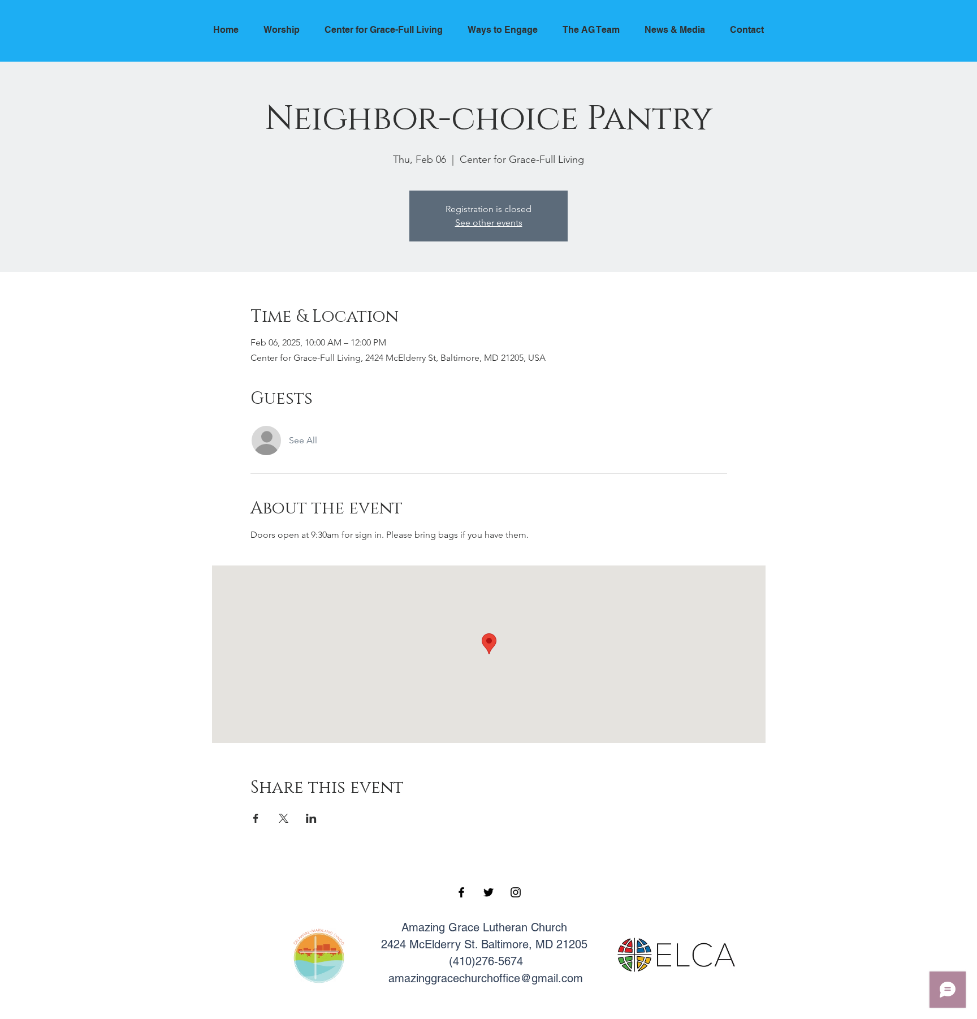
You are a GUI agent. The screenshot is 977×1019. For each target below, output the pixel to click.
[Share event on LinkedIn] (311, 818)
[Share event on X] (283, 818)
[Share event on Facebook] (255, 818)
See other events (488, 222)
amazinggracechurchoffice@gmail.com (485, 978)
